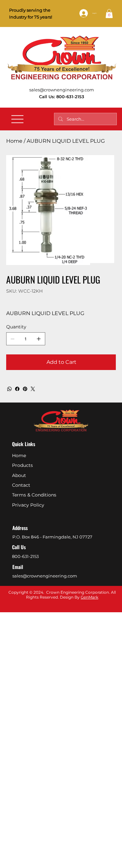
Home (19, 455)
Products (22, 465)
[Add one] (38, 338)
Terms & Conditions (34, 495)
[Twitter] (33, 389)
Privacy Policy (28, 505)
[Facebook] (17, 389)
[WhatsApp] (9, 389)
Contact (21, 485)
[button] (109, 13)
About (19, 475)
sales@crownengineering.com (61, 89)
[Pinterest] (25, 389)
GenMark (89, 597)
